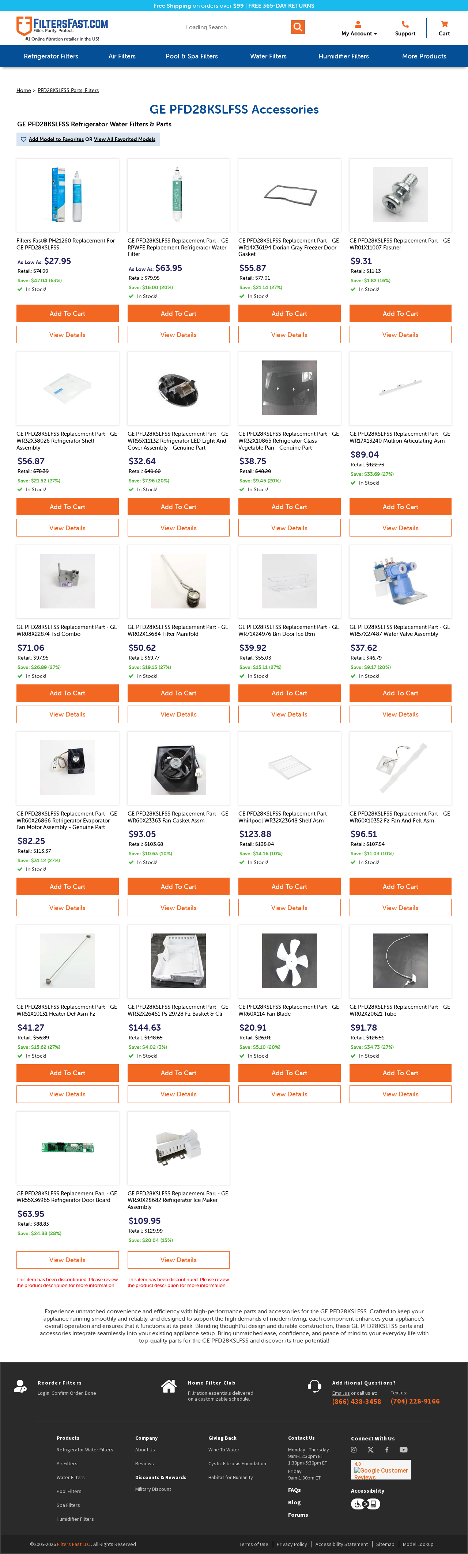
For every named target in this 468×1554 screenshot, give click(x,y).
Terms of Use (253, 1544)
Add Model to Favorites (56, 139)
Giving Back (222, 1438)
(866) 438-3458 (356, 1401)
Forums (298, 1514)
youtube (404, 1449)
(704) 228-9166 (415, 1401)
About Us (145, 1449)
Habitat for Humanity (230, 1477)
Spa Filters (68, 1505)
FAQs (294, 1489)
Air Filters (67, 1463)
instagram (353, 1449)
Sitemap (385, 1544)
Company (146, 1438)
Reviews (144, 1463)
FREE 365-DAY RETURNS (281, 5)
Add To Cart (67, 313)
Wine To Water (223, 1449)
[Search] (298, 27)
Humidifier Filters (75, 1519)
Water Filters (71, 1477)
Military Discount (153, 1489)
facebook (387, 1449)
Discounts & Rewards (160, 1477)
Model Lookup (418, 1544)
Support (405, 33)
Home (23, 90)
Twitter (370, 1449)
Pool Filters (69, 1491)
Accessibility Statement (342, 1544)
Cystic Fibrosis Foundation (237, 1463)
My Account (356, 33)
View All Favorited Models (124, 139)
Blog (294, 1502)
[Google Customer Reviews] (381, 1469)
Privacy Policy (292, 1544)
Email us (341, 1393)
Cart (444, 33)
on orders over (199, 5)
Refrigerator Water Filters (85, 1449)
